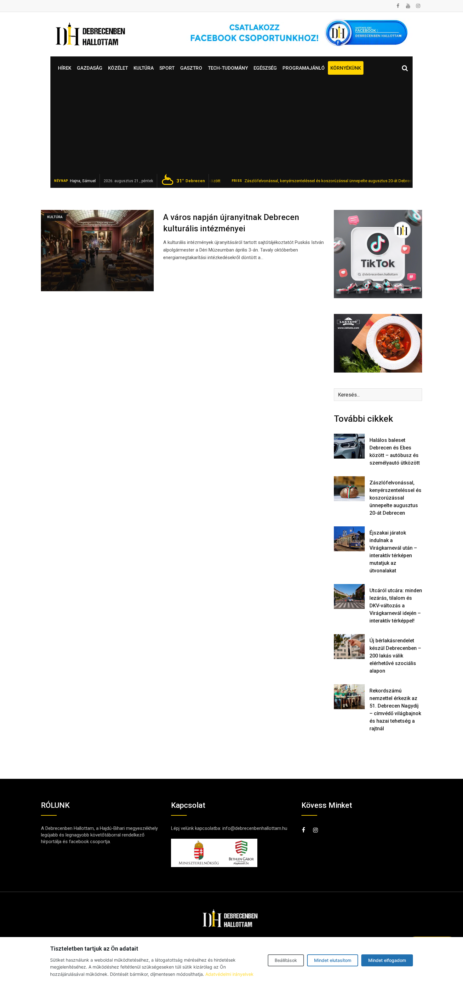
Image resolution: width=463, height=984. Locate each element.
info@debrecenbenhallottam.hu (254, 828)
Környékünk (345, 68)
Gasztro (191, 68)
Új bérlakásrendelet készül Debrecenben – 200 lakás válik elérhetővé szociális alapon (395, 656)
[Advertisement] (231, 127)
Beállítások (286, 960)
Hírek (64, 68)
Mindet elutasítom (332, 960)
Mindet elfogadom (387, 960)
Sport (166, 68)
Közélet (118, 68)
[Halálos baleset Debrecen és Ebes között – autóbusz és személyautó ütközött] (349, 446)
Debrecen (190, 181)
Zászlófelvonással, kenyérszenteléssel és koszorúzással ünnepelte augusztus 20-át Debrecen (303, 180)
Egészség (265, 68)
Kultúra (144, 68)
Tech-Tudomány (228, 68)
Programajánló (304, 68)
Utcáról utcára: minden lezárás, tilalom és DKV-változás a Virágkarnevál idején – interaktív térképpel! (395, 606)
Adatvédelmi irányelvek (229, 974)
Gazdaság (89, 68)
